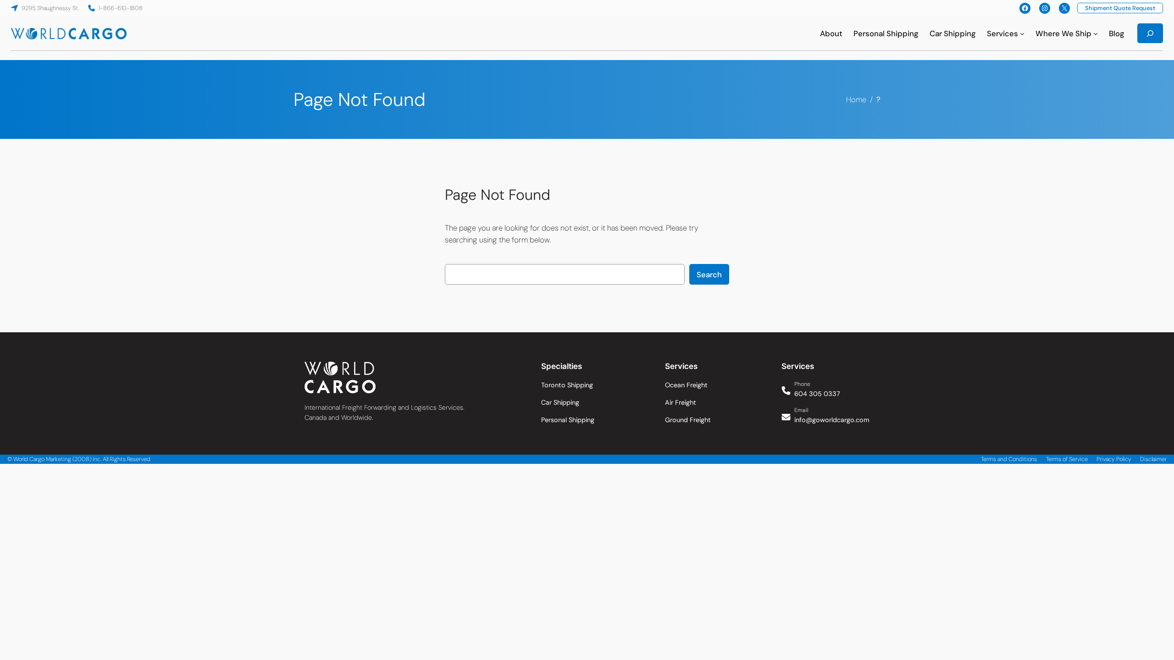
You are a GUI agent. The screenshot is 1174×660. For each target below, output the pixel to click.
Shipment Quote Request (1120, 8)
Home (856, 99)
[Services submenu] (1022, 33)
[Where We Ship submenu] (1095, 33)
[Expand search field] (1150, 33)
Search (709, 275)
